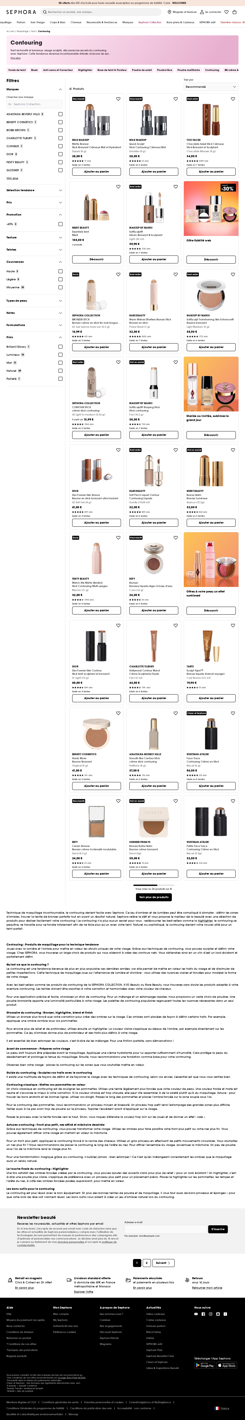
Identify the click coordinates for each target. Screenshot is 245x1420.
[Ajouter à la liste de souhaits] (118, 99)
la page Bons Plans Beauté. (72, 1377)
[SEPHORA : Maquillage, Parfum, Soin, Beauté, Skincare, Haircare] (21, 12)
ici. (81, 1375)
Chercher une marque (20, 97)
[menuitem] (182, 12)
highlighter (205, 920)
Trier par (188, 79)
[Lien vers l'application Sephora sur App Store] (226, 1365)
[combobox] (211, 87)
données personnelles (71, 1241)
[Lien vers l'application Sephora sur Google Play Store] (204, 1365)
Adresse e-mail (133, 1222)
